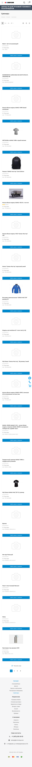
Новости (16, 720)
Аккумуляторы (16, 684)
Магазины (16, 722)
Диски (16, 686)
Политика (16, 729)
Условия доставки (16, 702)
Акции (16, 708)
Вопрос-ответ (16, 706)
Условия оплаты (16, 699)
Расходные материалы (16, 690)
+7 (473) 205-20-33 (17, 736)
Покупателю (16, 697)
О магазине (16, 717)
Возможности (16, 711)
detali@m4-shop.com (17, 740)
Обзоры (16, 727)
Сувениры (16, 693)
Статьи (16, 724)
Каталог (16, 681)
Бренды (16, 713)
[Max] (29, 379)
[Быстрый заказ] (29, 386)
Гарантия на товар (16, 704)
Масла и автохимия (16, 688)
